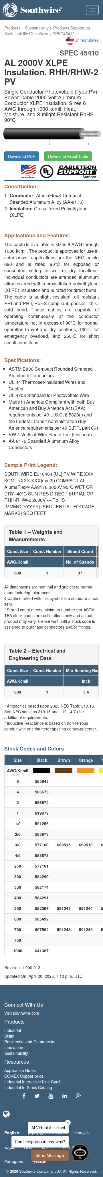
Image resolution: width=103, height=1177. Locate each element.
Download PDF (21, 156)
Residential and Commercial (29, 1041)
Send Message (49, 1155)
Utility (9, 1036)
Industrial (12, 1030)
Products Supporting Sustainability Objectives (47, 30)
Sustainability (37, 28)
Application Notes (20, 1070)
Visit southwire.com (21, 1013)
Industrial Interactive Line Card (32, 1082)
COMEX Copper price (23, 1076)
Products (12, 28)
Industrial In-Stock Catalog (28, 1087)
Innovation (13, 1047)
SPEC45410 (64, 33)
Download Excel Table (68, 156)
